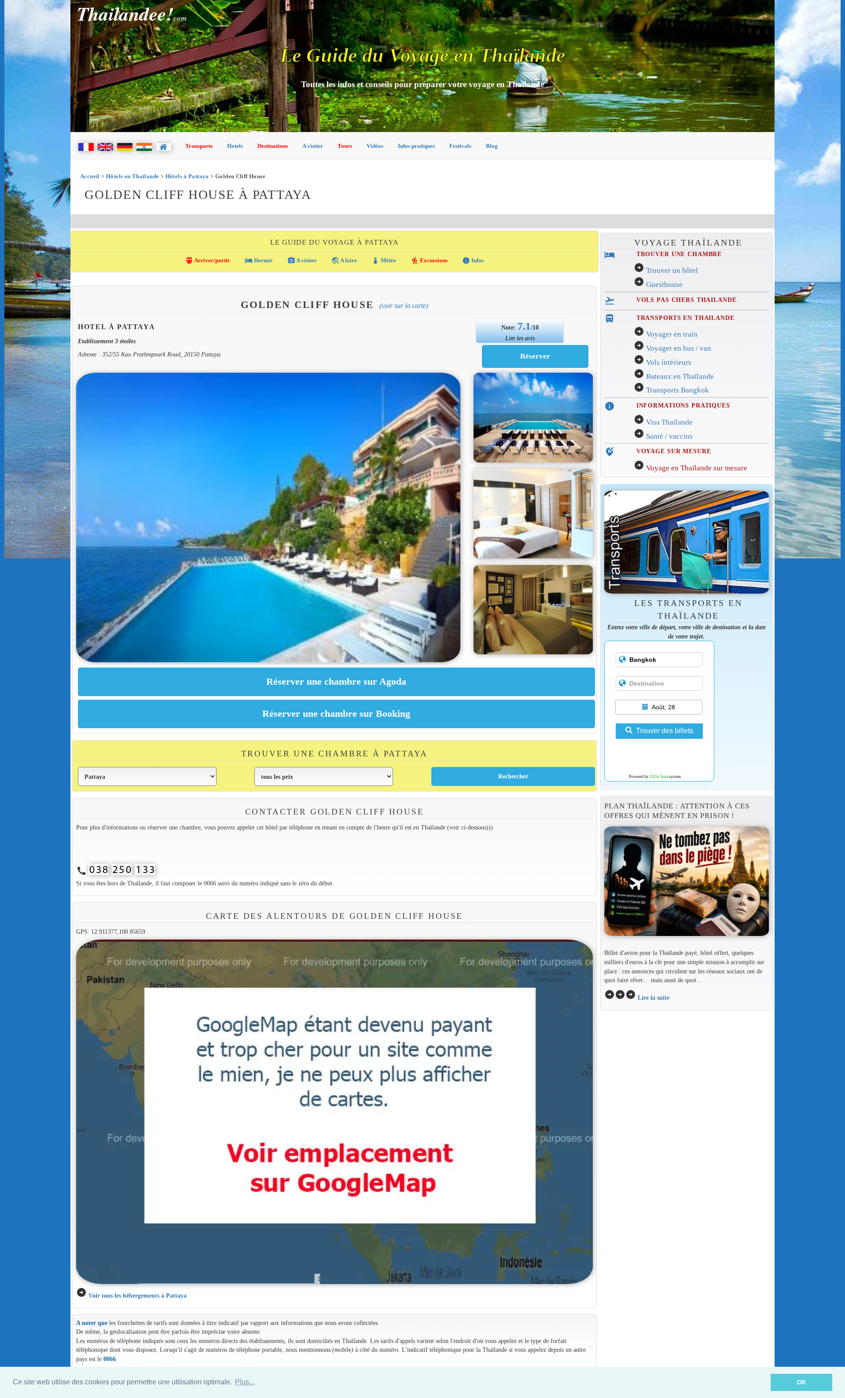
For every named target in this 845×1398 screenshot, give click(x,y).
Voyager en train (672, 334)
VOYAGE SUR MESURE (673, 451)
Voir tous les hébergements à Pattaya (137, 1295)
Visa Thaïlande (669, 422)
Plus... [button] (244, 1382)
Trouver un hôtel (672, 270)
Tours (345, 146)
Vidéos (375, 146)
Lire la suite (653, 997)
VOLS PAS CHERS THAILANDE (686, 299)
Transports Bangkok (677, 390)
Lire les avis (520, 337)
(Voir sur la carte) (403, 305)
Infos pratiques (416, 146)
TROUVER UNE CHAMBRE (679, 253)
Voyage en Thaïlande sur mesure (696, 468)
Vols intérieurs (668, 362)
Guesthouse (664, 284)
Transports (199, 146)
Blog (492, 146)
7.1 (524, 326)
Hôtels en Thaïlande (132, 176)
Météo (383, 260)
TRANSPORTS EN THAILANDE (685, 317)
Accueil (90, 176)
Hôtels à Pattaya (187, 176)
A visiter (312, 146)
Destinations (272, 146)
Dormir (259, 260)
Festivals (460, 146)
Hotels (235, 146)
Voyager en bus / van (678, 348)
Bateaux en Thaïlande (680, 376)
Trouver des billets (664, 730)
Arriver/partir (207, 260)
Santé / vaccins (669, 436)
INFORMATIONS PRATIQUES (683, 405)
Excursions (429, 260)
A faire (344, 260)
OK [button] (801, 1382)
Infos (473, 260)
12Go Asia (659, 776)
